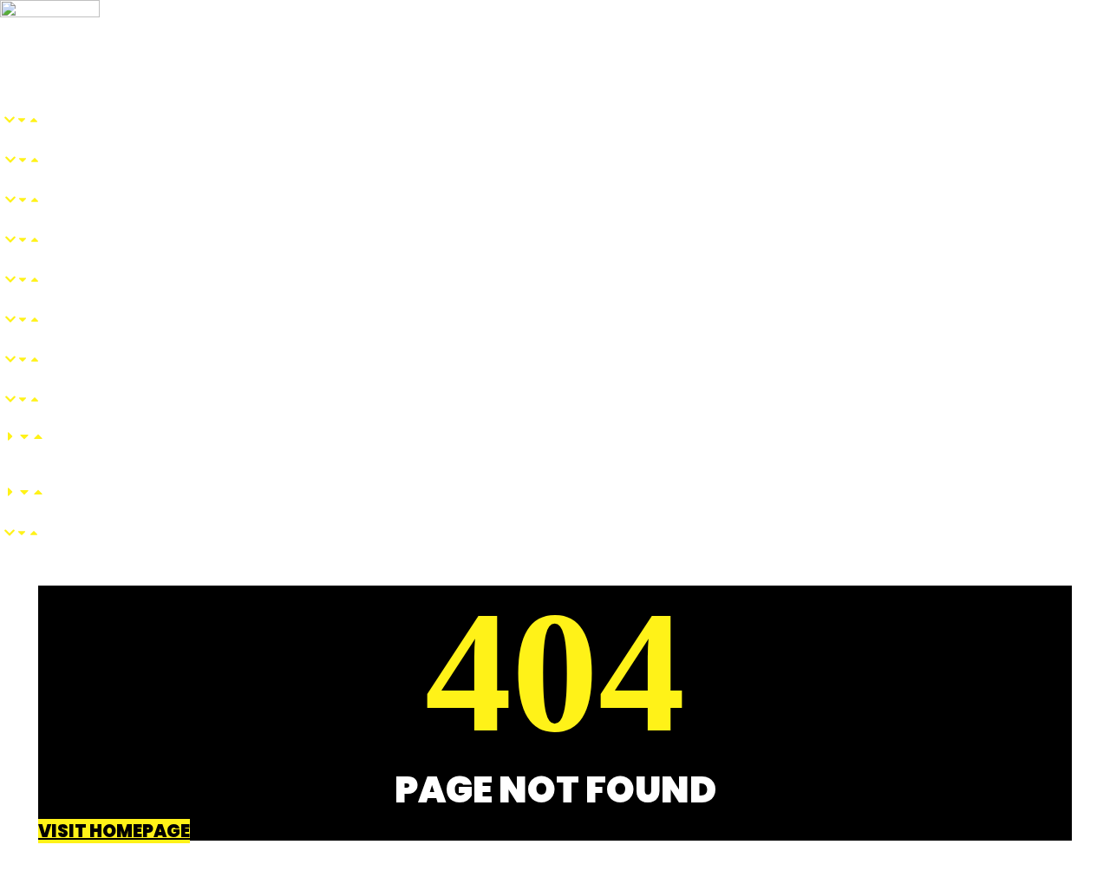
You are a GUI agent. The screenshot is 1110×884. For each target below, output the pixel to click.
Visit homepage (114, 831)
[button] (449, 59)
